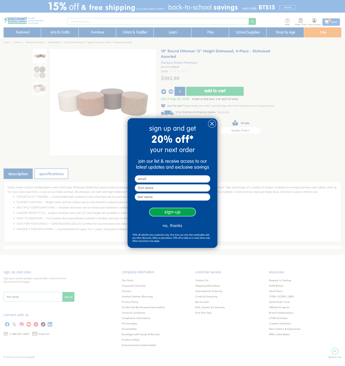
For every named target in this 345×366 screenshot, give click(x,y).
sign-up (172, 212)
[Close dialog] (212, 123)
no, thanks (172, 225)
